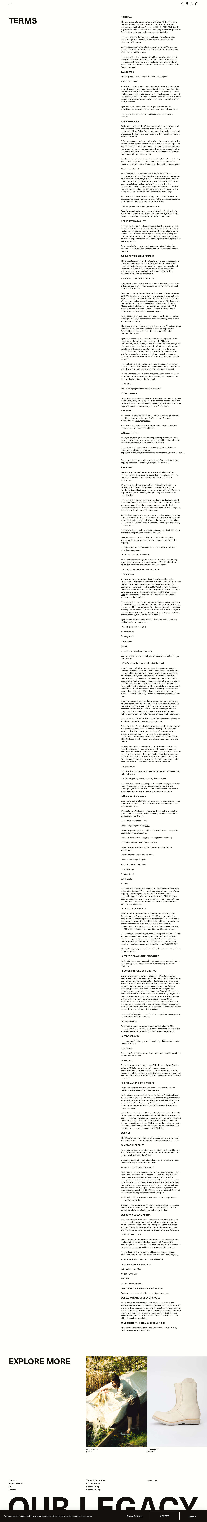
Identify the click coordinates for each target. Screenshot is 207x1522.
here (147, 825)
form (123, 594)
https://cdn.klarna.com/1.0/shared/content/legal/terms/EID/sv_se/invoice (153, 452)
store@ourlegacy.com (130, 109)
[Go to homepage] (103, 1508)
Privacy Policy (93, 1483)
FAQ (10, 1486)
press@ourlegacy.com (164, 1013)
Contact (12, 1480)
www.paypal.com (143, 420)
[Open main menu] (10, 3)
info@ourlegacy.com (154, 1288)
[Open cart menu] (196, 3)
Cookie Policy (92, 1486)
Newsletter (152, 1480)
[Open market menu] (187, 3)
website (141, 597)
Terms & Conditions (95, 1480)
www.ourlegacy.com (154, 86)
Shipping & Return (17, 1483)
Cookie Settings (134, 1516)
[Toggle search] (182, 3)
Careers (12, 1489)
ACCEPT (164, 1516)
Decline (192, 1516)
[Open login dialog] (192, 3)
